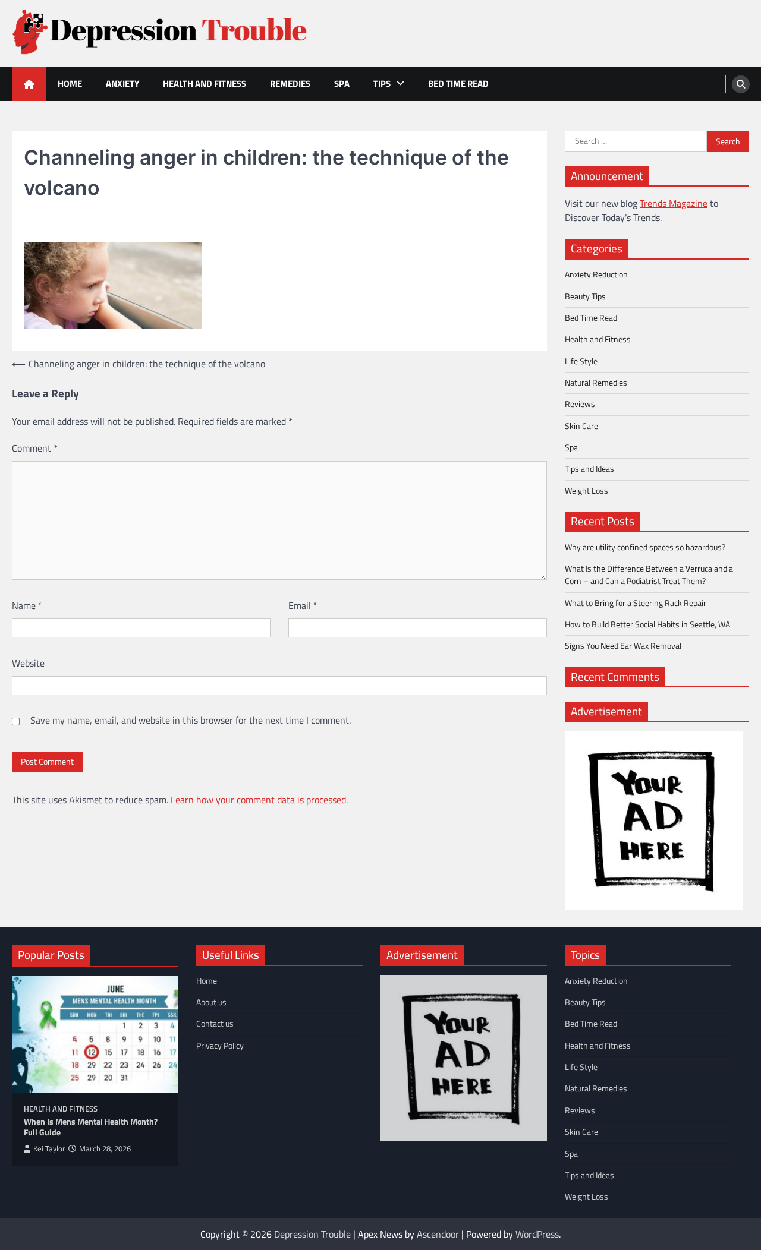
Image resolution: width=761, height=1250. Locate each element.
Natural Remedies (596, 382)
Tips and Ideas (589, 468)
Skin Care (581, 426)
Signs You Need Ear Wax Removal (623, 645)
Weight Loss (586, 490)
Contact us (215, 1023)
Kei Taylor (49, 1148)
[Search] (741, 84)
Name (27, 605)
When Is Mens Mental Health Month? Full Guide (91, 1127)
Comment (35, 448)
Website (28, 663)
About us (211, 1002)
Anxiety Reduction (596, 274)
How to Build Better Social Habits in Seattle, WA (647, 624)
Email (302, 605)
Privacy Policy (220, 1045)
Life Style (581, 361)
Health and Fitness (204, 83)
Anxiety (122, 83)
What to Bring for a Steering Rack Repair (635, 603)
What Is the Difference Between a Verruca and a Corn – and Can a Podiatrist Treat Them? (649, 575)
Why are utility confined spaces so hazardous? (645, 547)
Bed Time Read (458, 83)
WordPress (537, 1234)
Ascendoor (438, 1234)
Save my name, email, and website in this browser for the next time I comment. (190, 720)
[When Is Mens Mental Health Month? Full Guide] (95, 1034)
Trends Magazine (673, 203)
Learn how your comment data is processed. (259, 800)
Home (70, 83)
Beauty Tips (585, 296)
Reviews (580, 404)
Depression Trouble (312, 1234)
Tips (382, 83)
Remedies (290, 83)
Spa (342, 83)
